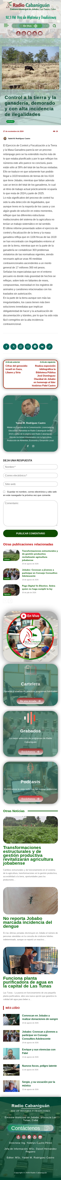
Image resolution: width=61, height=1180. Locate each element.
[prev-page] (5, 601)
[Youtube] (40, 33)
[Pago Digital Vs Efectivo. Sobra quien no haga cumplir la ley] (11, 590)
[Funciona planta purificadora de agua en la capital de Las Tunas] (30, 960)
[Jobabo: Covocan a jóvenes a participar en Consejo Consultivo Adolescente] (11, 574)
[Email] (28, 347)
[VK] (42, 347)
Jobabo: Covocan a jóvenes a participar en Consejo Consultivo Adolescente (39, 573)
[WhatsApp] (21, 347)
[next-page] (10, 601)
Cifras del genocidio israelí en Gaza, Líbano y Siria (16, 369)
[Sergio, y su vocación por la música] (11, 1086)
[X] (34, 33)
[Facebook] (18, 33)
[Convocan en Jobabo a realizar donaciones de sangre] (11, 1020)
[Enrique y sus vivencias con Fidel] (11, 1053)
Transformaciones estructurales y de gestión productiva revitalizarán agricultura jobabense (28, 855)
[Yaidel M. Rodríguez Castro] (5, 138)
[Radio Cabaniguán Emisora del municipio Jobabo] (31, 6)
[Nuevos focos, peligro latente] (11, 1070)
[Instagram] (24, 33)
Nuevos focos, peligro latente (39, 1066)
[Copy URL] (49, 347)
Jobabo (10, 121)
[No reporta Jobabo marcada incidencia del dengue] (30, 900)
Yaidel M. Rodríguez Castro (19, 138)
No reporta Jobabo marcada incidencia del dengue (27, 922)
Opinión (7, 594)
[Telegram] (29, 33)
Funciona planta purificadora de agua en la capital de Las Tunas (28, 982)
